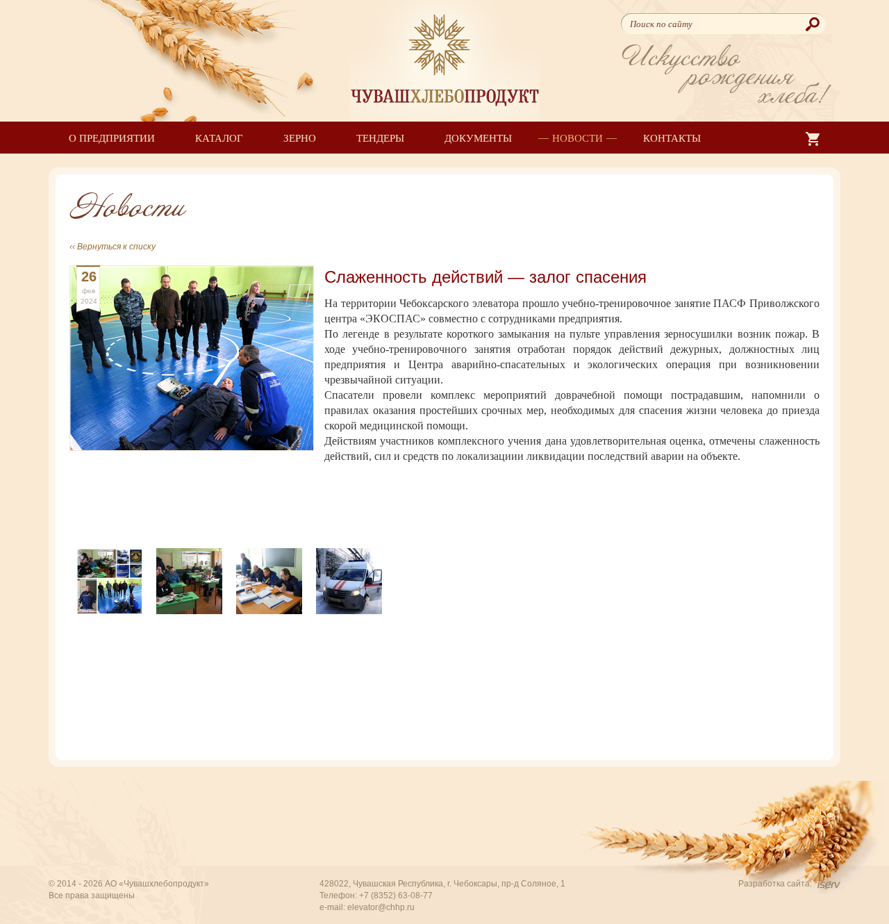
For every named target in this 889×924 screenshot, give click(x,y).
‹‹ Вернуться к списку (112, 246)
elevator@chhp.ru (381, 907)
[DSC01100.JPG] (189, 580)
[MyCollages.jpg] (109, 580)
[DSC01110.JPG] (349, 580)
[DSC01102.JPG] (269, 580)
